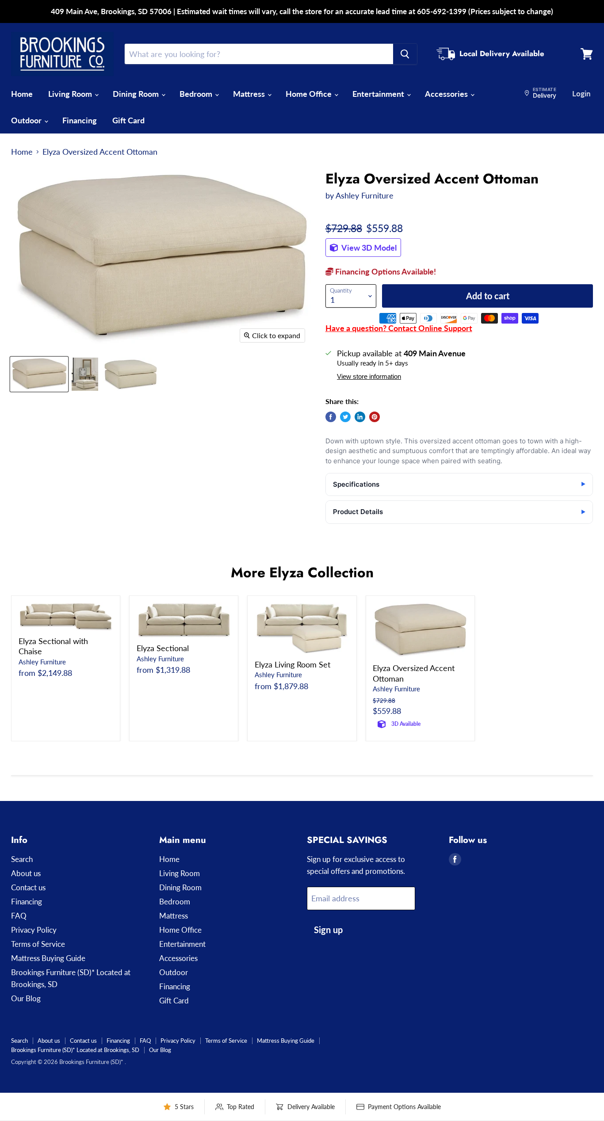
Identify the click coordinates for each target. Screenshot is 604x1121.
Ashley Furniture (365, 195)
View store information (369, 376)
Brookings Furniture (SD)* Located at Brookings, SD (75, 1049)
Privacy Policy (34, 929)
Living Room (71, 94)
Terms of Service (38, 944)
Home (22, 94)
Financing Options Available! (384, 271)
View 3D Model (368, 247)
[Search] (405, 54)
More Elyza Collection (302, 572)
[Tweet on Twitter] (345, 417)
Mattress (250, 94)
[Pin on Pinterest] (374, 417)
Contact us (28, 887)
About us (26, 873)
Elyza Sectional (163, 648)
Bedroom (197, 94)
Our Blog (26, 998)
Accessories (447, 94)
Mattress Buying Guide (48, 958)
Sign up (328, 929)
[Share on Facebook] (330, 417)
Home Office (309, 94)
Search (22, 859)
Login (581, 93)
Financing (79, 120)
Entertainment (379, 94)
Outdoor (27, 120)
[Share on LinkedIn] (360, 417)
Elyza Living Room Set (292, 664)
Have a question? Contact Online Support (398, 328)
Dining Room (137, 94)
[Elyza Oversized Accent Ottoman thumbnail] (39, 374)
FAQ (19, 915)
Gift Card (128, 120)
